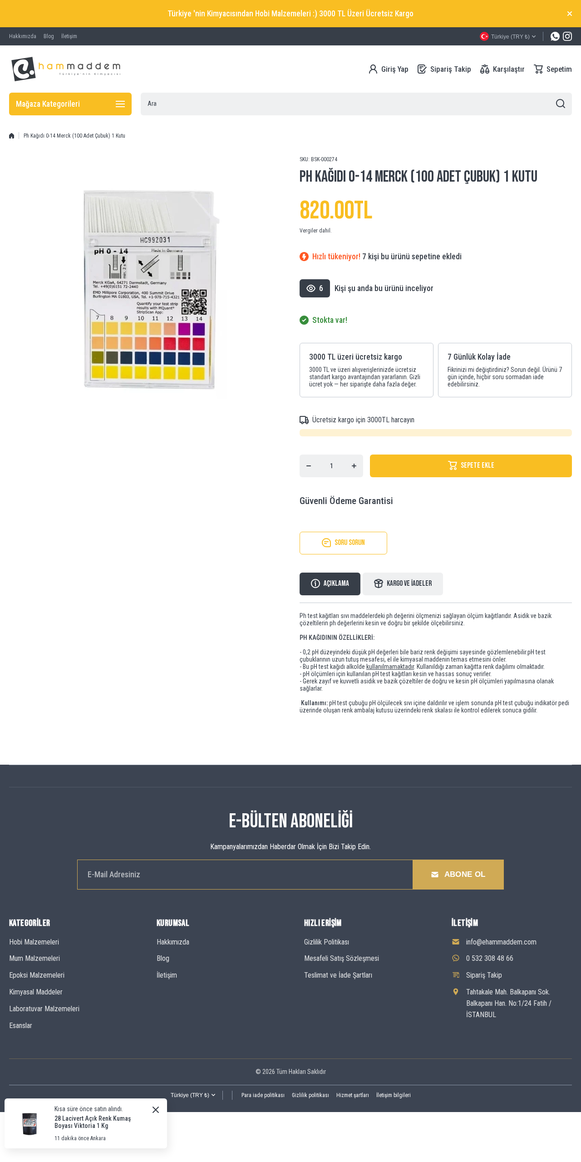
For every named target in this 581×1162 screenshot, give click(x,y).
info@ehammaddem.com (501, 942)
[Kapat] (570, 14)
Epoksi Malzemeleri (36, 975)
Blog (163, 958)
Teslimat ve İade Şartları (338, 975)
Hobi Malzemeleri (34, 942)
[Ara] (560, 104)
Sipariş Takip (484, 975)
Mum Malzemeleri (34, 958)
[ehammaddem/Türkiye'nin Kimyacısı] (66, 69)
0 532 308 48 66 (489, 958)
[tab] (403, 584)
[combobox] (356, 104)
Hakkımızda (173, 942)
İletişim (167, 975)
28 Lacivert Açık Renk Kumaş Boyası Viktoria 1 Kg (92, 1122)
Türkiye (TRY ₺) (190, 1095)
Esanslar (20, 1025)
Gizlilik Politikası (326, 942)
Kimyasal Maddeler (36, 992)
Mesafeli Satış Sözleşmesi (341, 958)
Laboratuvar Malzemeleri (44, 1008)
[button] (553, 69)
